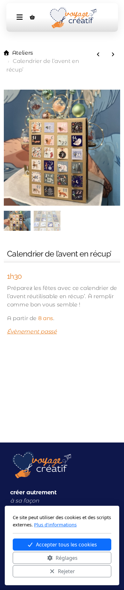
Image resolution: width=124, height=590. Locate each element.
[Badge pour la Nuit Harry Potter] (113, 55)
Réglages (67, 557)
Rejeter (66, 571)
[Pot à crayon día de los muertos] (98, 55)
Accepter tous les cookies (66, 544)
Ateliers (22, 52)
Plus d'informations (55, 524)
